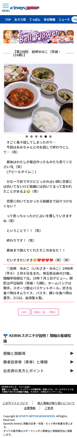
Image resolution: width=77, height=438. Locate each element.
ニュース (64, 19)
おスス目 (20, 19)
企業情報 (30, 408)
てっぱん (34, 19)
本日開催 (49, 19)
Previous (10, 98)
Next (67, 98)
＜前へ (24, 312)
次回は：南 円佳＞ (45, 312)
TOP (8, 19)
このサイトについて (15, 403)
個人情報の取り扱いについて (56, 403)
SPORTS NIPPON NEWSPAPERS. (37, 416)
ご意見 (49, 408)
